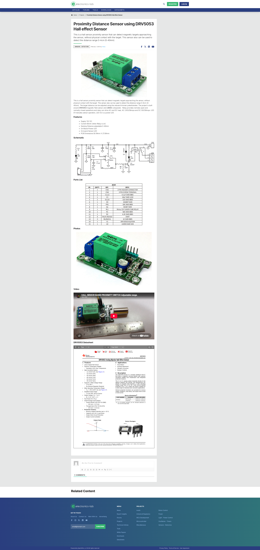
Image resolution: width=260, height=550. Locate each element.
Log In (184, 4)
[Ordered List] (93, 469)
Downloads (120, 536)
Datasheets (119, 10)
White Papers (121, 532)
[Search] (164, 4)
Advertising (103, 516)
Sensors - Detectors (82, 46)
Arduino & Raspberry (143, 514)
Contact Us (82, 516)
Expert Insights (122, 514)
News (119, 510)
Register (173, 4)
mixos (103, 46)
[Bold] (82, 469)
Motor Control (163, 510)
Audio (138, 510)
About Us (74, 516)
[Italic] (85, 469)
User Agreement (184, 548)
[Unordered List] (96, 469)
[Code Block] (102, 469)
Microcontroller (141, 521)
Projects (119, 521)
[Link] (105, 469)
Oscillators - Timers (165, 521)
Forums (86, 10)
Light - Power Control (165, 517)
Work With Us (92, 516)
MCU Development (142, 517)
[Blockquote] (99, 469)
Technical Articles (122, 525)
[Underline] (88, 469)
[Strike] (90, 469)
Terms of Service (174, 548)
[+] (110, 469)
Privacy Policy (163, 548)
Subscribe (100, 526)
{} (107, 469)
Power (161, 514)
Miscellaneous (141, 525)
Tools (95, 10)
